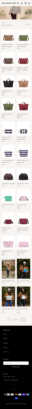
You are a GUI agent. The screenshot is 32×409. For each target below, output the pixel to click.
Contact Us (6, 352)
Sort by (4, 22)
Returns (5, 347)
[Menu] (29, 3)
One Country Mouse (13, 403)
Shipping (5, 343)
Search (5, 334)
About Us (5, 338)
